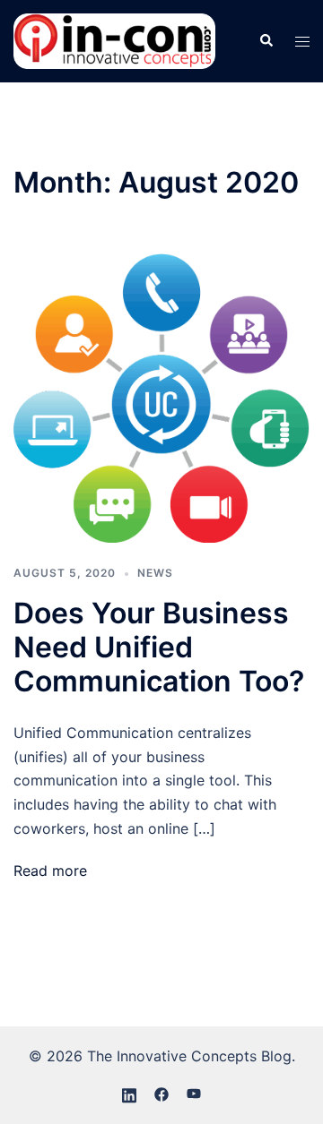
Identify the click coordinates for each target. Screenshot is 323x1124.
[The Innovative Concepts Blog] (114, 39)
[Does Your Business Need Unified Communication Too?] (161, 397)
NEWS (155, 572)
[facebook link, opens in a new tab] (161, 1094)
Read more (50, 870)
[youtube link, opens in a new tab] (194, 1094)
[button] (265, 41)
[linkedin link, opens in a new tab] (129, 1094)
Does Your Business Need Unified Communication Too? (158, 647)
